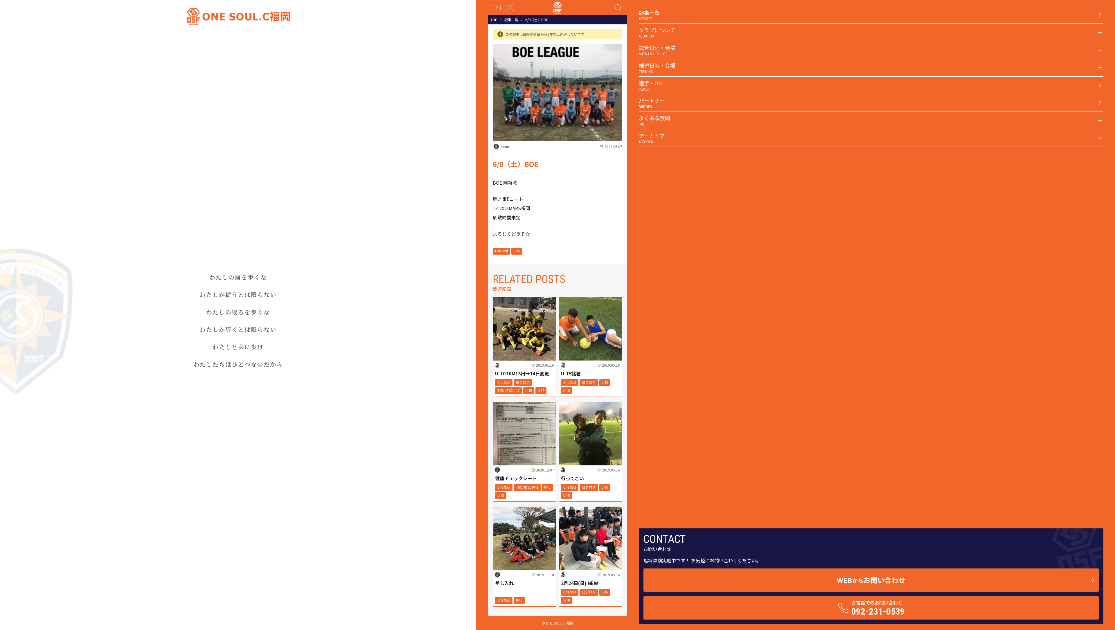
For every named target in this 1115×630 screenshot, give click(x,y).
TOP (493, 19)
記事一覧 (511, 19)
